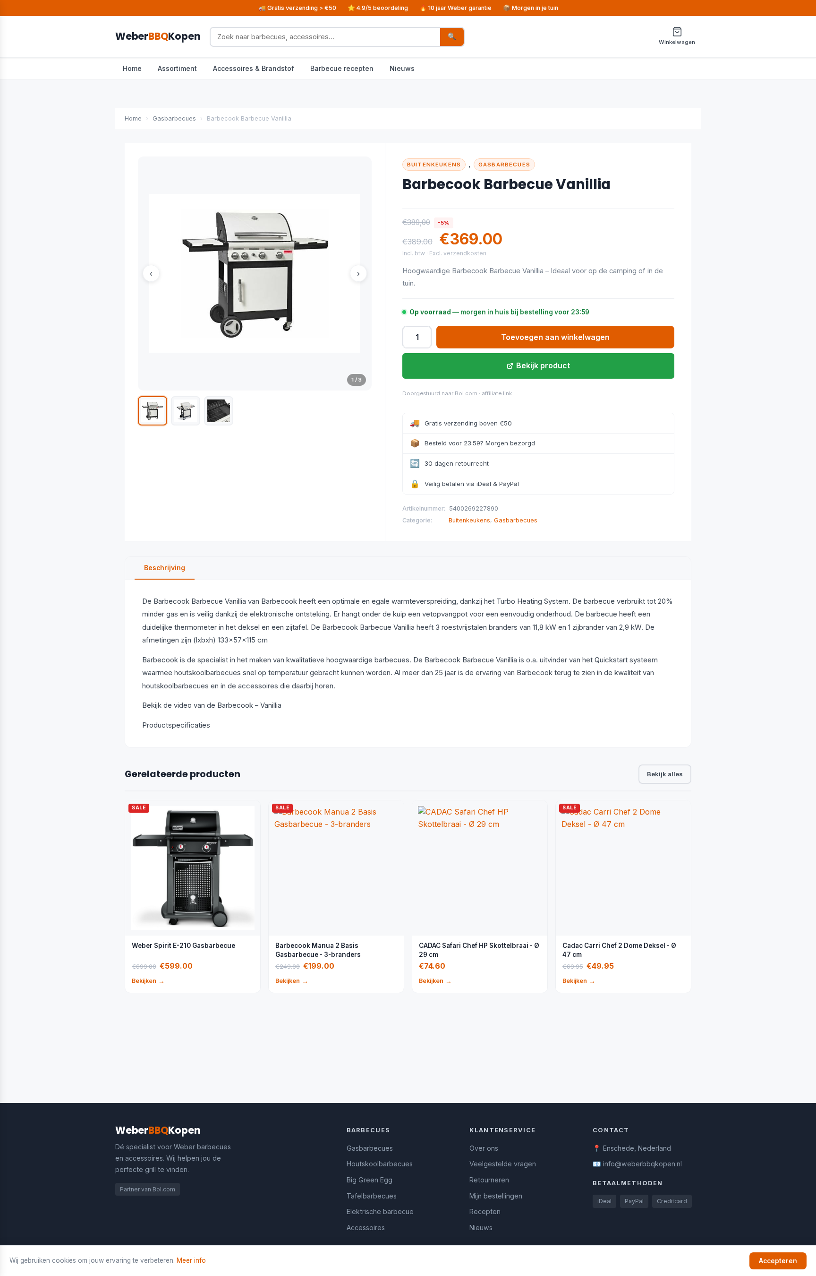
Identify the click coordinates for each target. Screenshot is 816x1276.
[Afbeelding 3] (218, 410)
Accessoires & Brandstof (253, 68)
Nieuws (402, 68)
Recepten (485, 1211)
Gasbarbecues (174, 118)
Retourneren (489, 1180)
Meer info (191, 1260)
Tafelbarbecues (372, 1196)
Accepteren (778, 1261)
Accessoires (366, 1228)
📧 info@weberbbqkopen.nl (637, 1164)
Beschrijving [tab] (164, 568)
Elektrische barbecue (380, 1211)
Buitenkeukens (434, 164)
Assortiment (177, 68)
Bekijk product (543, 365)
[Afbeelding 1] (152, 410)
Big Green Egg (369, 1180)
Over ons (483, 1148)
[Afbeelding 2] (185, 410)
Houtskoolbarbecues (380, 1164)
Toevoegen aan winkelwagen (555, 337)
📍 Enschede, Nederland (632, 1148)
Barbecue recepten (342, 68)
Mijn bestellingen (495, 1196)
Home (132, 68)
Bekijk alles (665, 774)
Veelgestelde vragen (502, 1164)
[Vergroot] (255, 273)
